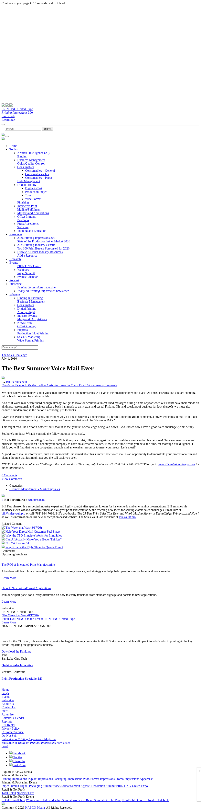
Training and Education (31, 230)
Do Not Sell (9, 735)
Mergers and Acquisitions (33, 213)
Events (13, 262)
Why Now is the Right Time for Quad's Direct (34, 547)
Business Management (31, 160)
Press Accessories (28, 223)
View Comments (12, 479)
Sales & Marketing (28, 337)
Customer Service (13, 732)
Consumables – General (40, 170)
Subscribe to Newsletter (36, 742)
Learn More (9, 578)
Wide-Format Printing (30, 340)
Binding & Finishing (30, 298)
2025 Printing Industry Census (36, 245)
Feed (5, 746)
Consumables (25, 167)
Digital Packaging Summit (36, 786)
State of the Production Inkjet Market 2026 (43, 241)
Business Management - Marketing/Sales (34, 489)
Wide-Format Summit (66, 786)
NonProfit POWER (134, 800)
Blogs (5, 693)
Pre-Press (23, 220)
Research (15, 259)
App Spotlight (26, 312)
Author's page (36, 499)
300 (17, 112)
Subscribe (15, 283)
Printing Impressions (14, 779)
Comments (110, 385)
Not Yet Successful (17, 543)
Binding (22, 156)
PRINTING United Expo (17, 109)
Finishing (23, 202)
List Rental (8, 725)
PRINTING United (29, 266)
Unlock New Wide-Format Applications (26, 588)
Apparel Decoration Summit (97, 786)
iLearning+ (8, 119)
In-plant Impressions (40, 779)
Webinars (23, 269)
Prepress (22, 329)
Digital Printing (26, 184)
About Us (8, 703)
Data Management (28, 181)
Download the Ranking (16, 651)
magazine (36, 287)
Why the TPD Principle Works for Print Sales (33, 535)
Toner (28, 195)
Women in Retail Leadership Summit (49, 800)
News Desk (24, 322)
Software (22, 227)
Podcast (14, 280)
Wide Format (33, 199)
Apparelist (146, 779)
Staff (4, 711)
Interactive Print (27, 206)
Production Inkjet (36, 191)
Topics (13, 149)
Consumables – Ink (37, 174)
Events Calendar (27, 276)
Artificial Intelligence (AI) (33, 153)
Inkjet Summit (26, 273)
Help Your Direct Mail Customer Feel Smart (32, 531)
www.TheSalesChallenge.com (176, 464)
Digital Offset (33, 188)
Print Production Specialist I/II (22, 678)
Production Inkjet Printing (33, 333)
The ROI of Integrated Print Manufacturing (28, 564)
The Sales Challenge (14, 355)
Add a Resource (27, 255)
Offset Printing (26, 216)
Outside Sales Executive (17, 665)
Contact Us (9, 707)
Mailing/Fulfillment (29, 209)
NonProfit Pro (25, 793)
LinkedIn (19, 761)
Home (13, 145)
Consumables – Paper (38, 177)
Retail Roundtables (13, 800)
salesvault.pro (127, 517)
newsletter (43, 291)
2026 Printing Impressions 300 (36, 237)
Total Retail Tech (158, 800)
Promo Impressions (127, 779)
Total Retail (9, 793)
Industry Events (27, 315)
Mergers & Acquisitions (32, 319)
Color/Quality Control (31, 163)
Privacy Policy (11, 728)
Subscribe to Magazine (29, 739)
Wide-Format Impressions (99, 779)
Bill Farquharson (16, 381)
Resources (15, 234)
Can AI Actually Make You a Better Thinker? (33, 539)
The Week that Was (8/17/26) (23, 527)
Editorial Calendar (13, 718)
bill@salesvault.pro (13, 513)
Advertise (8, 714)
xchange (14, 294)
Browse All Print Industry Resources (40, 252)
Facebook (19, 753)
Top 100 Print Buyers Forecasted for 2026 (43, 248)
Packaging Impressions (68, 779)
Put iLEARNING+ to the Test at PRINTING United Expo (38, 618)
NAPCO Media (35, 807)
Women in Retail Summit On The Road (97, 800)
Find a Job (8, 116)
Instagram (19, 765)
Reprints (7, 721)
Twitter (17, 757)
